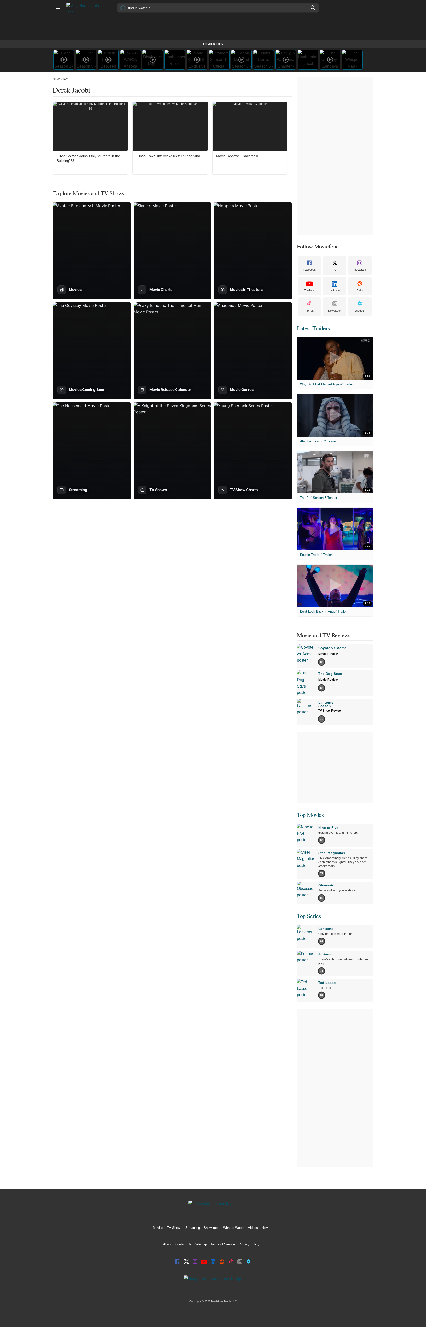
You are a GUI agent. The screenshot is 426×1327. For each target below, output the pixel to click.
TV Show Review (329, 710)
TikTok (309, 310)
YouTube (309, 290)
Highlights (213, 44)
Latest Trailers (313, 328)
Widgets (360, 310)
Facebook (309, 269)
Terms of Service (223, 1244)
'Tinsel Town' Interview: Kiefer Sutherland (168, 156)
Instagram (360, 269)
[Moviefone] (84, 7)
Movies (158, 1228)
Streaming (192, 1228)
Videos (253, 1228)
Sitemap (201, 1244)
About (167, 1244)
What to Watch (233, 1228)
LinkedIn (335, 290)
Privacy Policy (249, 1244)
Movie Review (328, 653)
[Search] (313, 7)
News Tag (60, 79)
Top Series (309, 916)
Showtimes (211, 1228)
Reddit (360, 290)
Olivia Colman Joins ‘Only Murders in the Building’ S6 (88, 158)
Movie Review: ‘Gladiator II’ (237, 156)
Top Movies (310, 815)
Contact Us (183, 1244)
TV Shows (174, 1228)
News (265, 1228)
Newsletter (334, 310)
